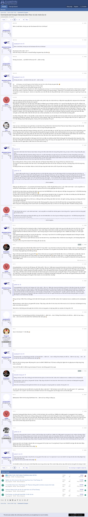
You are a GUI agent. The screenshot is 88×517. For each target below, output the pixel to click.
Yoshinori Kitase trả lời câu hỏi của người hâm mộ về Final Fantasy (23, 489)
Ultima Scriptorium (21, 481)
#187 (85, 145)
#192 (85, 280)
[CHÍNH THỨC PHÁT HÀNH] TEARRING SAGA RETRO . (22, 475)
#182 (85, 40)
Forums (4, 6)
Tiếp (27, 19)
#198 (85, 411)
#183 (85, 56)
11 (16, 19)
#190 (85, 244)
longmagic (8, 476)
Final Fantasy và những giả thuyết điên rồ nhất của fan (19, 494)
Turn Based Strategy (19, 476)
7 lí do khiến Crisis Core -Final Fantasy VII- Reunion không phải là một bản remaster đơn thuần (30, 485)
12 (19, 19)
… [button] (8, 19)
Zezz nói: (16, 149)
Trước (3, 19)
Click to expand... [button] (50, 182)
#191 (85, 264)
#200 (85, 450)
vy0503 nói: (17, 170)
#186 (85, 122)
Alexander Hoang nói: (19, 374)
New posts (3, 9)
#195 (85, 350)
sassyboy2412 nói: (18, 43)
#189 (85, 225)
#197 (85, 394)
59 (23, 19)
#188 (85, 207)
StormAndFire (5, 17)
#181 (85, 23)
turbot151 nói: (17, 454)
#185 (85, 97)
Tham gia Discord (13, 6)
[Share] (83, 23)
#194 (85, 328)
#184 (85, 73)
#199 (85, 428)
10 (14, 19)
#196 (85, 371)
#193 (85, 312)
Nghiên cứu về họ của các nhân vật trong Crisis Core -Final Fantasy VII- (24, 480)
